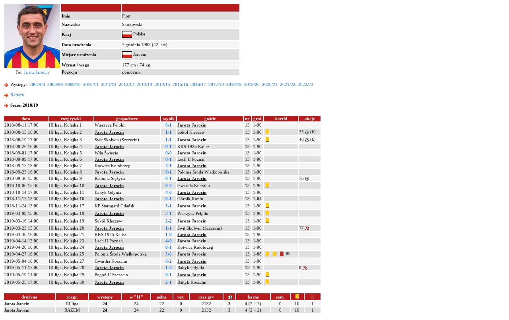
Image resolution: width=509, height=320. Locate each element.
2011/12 (109, 84)
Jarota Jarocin (36, 72)
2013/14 (144, 84)
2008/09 (55, 84)
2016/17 (198, 84)
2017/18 (216, 84)
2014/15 (162, 84)
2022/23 (305, 84)
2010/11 (91, 84)
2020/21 (270, 84)
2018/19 (234, 84)
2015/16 (180, 84)
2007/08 (37, 84)
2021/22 (287, 84)
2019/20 (252, 84)
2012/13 (126, 84)
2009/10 (73, 84)
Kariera (17, 94)
